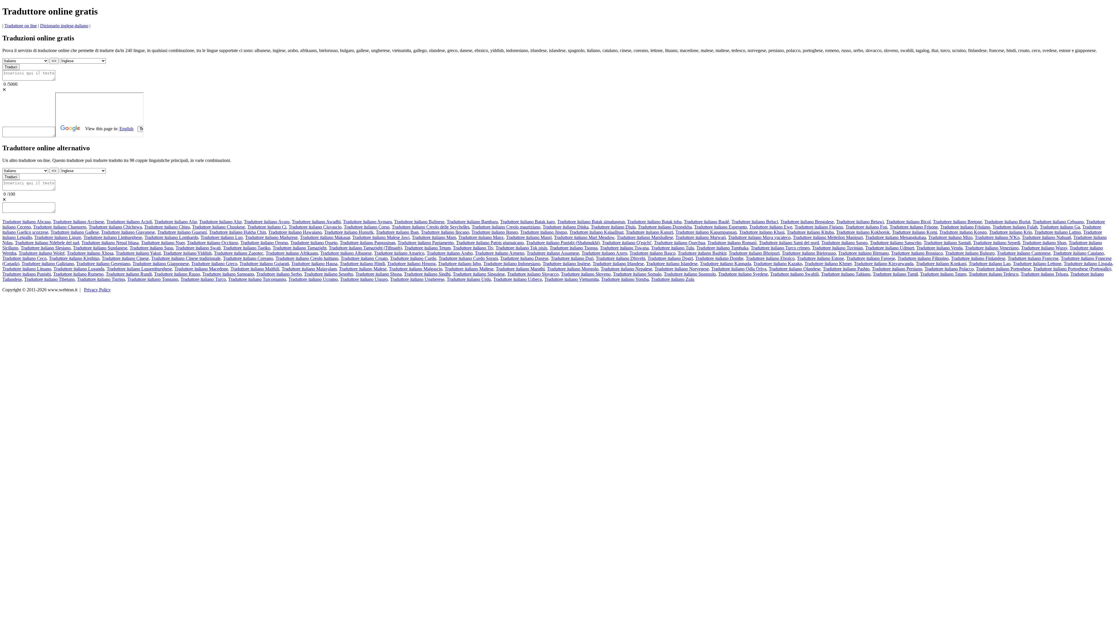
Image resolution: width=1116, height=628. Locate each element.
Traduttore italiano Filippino (923, 258)
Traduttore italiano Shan (1044, 242)
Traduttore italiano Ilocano (445, 232)
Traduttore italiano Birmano (863, 253)
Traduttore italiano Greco (214, 263)
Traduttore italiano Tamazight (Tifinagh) (365, 247)
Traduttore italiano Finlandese (978, 258)
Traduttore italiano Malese (363, 268)
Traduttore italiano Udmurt (889, 247)
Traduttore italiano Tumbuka (722, 247)
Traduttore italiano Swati (198, 247)
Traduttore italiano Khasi (761, 232)
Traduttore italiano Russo (177, 274)
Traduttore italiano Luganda (78, 268)
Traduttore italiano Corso (366, 226)
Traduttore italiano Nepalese (626, 268)
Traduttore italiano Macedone (201, 268)
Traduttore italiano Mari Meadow (584, 237)
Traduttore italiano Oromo (264, 242)
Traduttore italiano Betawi (860, 221)
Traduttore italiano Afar (175, 221)
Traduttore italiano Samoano (228, 274)
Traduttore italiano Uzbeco (517, 279)
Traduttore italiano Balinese (419, 221)
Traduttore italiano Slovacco (533, 274)
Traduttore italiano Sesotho (328, 274)
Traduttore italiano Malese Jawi (380, 237)
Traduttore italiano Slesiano (46, 247)
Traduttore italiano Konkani (941, 263)
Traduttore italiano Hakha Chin (237, 232)
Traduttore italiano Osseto (313, 242)
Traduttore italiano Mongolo (572, 268)
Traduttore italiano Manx (481, 237)
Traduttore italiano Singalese (479, 274)
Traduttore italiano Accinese (78, 221)
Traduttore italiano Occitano (212, 242)
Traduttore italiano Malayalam (309, 268)
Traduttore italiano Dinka (566, 226)
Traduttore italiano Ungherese (417, 279)
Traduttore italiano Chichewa (115, 226)
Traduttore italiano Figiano (819, 226)
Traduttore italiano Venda (939, 247)
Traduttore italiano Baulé (706, 221)
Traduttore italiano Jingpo (543, 232)
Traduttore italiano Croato (364, 258)
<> (54, 61)
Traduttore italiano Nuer (163, 242)
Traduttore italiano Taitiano (845, 274)
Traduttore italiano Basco (652, 253)
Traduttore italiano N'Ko (997, 237)
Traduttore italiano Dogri (670, 258)
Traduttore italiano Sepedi (996, 242)
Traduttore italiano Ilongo (494, 232)
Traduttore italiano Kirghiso (74, 258)
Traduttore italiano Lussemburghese (139, 268)
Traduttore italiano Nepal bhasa (110, 242)
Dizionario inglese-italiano (64, 25)
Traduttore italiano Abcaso (26, 221)
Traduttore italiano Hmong (411, 263)
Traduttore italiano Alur (220, 221)
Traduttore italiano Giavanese (128, 232)
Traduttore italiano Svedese (743, 274)
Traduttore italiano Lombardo (171, 237)
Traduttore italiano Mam (434, 237)
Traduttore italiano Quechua (679, 242)
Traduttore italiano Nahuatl (1046, 237)
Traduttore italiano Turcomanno (257, 279)
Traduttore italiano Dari (572, 258)
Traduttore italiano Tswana (624, 247)
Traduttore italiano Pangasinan (367, 242)
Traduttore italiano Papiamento (426, 242)
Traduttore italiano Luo (222, 237)
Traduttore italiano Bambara (472, 221)
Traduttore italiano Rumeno (78, 274)
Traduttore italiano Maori (529, 237)
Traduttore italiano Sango (844, 242)
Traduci (11, 67)
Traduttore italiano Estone (820, 258)
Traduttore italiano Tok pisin (521, 247)
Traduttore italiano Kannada (725, 263)
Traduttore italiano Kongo (963, 232)
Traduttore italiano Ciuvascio (315, 226)
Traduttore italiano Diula (613, 226)
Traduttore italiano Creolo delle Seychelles (430, 226)
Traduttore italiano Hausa (314, 263)
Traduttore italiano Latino (1057, 232)
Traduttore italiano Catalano (1078, 253)
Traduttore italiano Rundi (129, 274)
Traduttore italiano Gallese (75, 232)
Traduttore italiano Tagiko (246, 247)
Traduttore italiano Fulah (1015, 226)
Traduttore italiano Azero (604, 253)
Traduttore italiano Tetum (427, 247)
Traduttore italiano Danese (524, 258)
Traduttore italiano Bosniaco (917, 253)
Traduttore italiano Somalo (637, 274)
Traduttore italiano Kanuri (649, 232)
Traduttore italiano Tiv (473, 247)
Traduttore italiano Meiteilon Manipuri (828, 237)
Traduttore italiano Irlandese (618, 263)
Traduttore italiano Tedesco (993, 274)
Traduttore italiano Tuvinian (837, 247)
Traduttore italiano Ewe (770, 226)
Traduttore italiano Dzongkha (665, 226)
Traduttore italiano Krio (1010, 232)
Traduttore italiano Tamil (895, 274)
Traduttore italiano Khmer (828, 263)
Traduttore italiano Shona (378, 274)
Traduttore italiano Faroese (870, 258)
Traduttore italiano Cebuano (1058, 221)
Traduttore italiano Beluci (755, 221)
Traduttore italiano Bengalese (807, 221)
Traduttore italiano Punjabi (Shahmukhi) (563, 242)
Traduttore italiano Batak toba (654, 221)
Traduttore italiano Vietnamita (571, 279)
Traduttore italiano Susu (151, 247)
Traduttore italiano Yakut (138, 253)
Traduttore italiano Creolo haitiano (307, 258)
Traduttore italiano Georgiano (103, 263)
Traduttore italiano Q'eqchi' (627, 242)
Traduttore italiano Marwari (700, 237)
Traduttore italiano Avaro (266, 221)
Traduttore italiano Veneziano (992, 247)
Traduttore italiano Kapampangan (706, 232)
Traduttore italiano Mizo (950, 237)
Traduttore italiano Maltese (469, 268)
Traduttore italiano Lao (990, 263)
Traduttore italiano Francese (1033, 258)
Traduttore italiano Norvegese (681, 268)
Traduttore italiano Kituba (810, 232)
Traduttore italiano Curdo (413, 258)
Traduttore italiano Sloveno (586, 274)
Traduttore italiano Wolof (42, 253)
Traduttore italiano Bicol (908, 221)
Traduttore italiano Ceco (24, 258)
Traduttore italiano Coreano (248, 258)
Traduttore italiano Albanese (346, 253)
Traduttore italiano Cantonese (1024, 253)
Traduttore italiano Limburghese (112, 237)
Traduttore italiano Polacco (949, 268)
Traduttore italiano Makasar (325, 237)
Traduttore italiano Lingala (1088, 263)
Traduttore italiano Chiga (167, 226)
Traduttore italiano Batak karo (527, 221)
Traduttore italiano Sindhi (427, 274)
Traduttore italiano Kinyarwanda (883, 263)
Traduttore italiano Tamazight (299, 247)
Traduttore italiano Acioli (129, 221)
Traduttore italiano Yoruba (625, 279)
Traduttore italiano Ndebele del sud (47, 242)
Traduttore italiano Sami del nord (789, 242)
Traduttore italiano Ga (1060, 226)
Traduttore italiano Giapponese (161, 263)
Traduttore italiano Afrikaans (292, 253)
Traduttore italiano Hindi (362, 263)
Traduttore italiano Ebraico (770, 258)
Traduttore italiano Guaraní (182, 232)
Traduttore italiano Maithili (254, 268)
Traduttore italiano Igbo (459, 263)
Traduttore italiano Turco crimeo (780, 247)
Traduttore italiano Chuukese (218, 226)
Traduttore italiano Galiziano (48, 263)
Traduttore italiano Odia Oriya (738, 268)
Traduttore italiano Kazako (777, 263)
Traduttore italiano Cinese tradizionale (186, 258)
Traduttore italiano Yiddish (187, 253)
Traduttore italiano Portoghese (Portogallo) (1072, 268)
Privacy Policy (97, 289)
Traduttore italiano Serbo (279, 274)
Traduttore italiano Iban (397, 232)
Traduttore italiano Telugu (1044, 274)
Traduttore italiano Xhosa (90, 253)
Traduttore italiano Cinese (125, 258)
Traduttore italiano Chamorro (59, 226)
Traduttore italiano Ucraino (313, 279)
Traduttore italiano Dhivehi (620, 258)
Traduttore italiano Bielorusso (809, 253)
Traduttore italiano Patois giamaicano (490, 242)
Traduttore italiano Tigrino (101, 279)
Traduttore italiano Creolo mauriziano (506, 226)
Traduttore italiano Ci (266, 226)
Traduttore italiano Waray (1044, 247)
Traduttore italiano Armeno (499, 253)
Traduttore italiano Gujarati (264, 263)
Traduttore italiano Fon (866, 226)
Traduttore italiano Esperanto (720, 226)
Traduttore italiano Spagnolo (690, 274)
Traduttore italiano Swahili (794, 274)
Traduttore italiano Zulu (672, 279)
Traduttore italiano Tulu (672, 247)
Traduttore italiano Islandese (672, 263)
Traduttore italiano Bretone (957, 221)
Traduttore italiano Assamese (553, 253)
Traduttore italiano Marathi (520, 268)
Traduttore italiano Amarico (399, 253)
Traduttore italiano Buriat (1007, 221)
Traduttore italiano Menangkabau (895, 237)
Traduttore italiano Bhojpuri (754, 253)
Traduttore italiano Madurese (271, 237)
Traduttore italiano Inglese (566, 263)
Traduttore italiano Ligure (57, 237)
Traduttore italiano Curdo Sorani (468, 258)
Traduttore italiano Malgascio (415, 268)
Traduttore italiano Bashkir (702, 253)
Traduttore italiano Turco (203, 279)
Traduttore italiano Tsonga (574, 247)
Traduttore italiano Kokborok (863, 232)
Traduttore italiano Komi (914, 232)
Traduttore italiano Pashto (846, 268)
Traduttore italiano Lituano (26, 268)
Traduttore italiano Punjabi (26, 274)
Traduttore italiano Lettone (1037, 263)
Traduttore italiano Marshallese (645, 237)
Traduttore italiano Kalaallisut (596, 232)
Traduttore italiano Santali (947, 242)
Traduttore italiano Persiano (897, 268)
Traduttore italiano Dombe (719, 258)
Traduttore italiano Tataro (943, 274)
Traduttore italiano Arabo (450, 253)
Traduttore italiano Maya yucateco (759, 237)
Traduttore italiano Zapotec (238, 253)
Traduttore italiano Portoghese (1003, 268)
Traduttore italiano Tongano (152, 279)
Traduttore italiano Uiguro (364, 279)
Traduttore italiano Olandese (794, 268)
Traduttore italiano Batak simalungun (591, 221)
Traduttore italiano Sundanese (100, 247)
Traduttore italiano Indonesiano (511, 263)
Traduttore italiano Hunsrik (348, 232)
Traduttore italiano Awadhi (316, 221)
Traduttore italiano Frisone (914, 226)
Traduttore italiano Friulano (965, 226)
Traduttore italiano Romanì (731, 242)
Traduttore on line (20, 25)
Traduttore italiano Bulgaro (970, 253)
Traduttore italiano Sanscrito (895, 242)
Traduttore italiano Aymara (367, 221)
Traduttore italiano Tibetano (49, 279)
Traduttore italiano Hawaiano (295, 232)
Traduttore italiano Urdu (469, 279)
